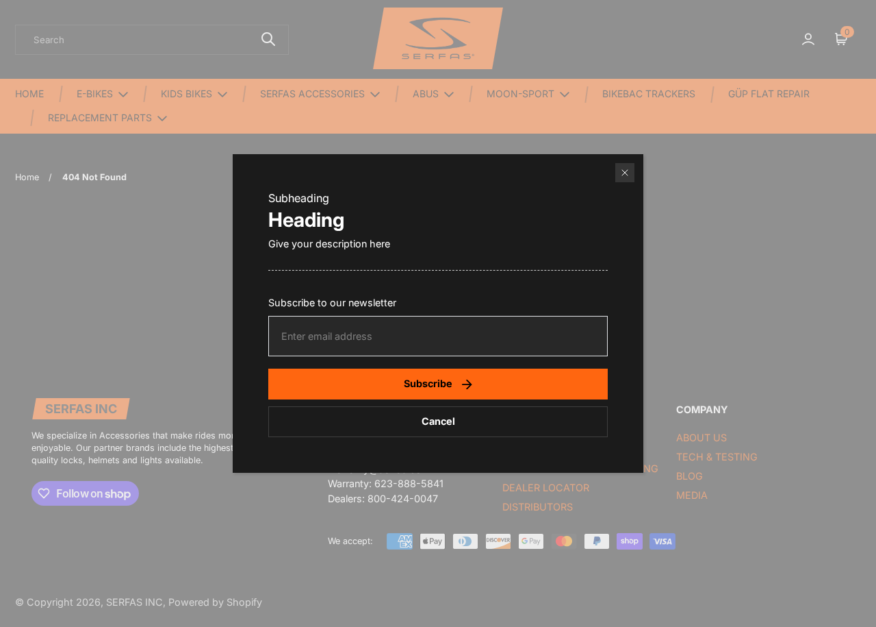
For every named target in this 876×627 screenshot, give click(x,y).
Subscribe (428, 383)
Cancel (438, 421)
